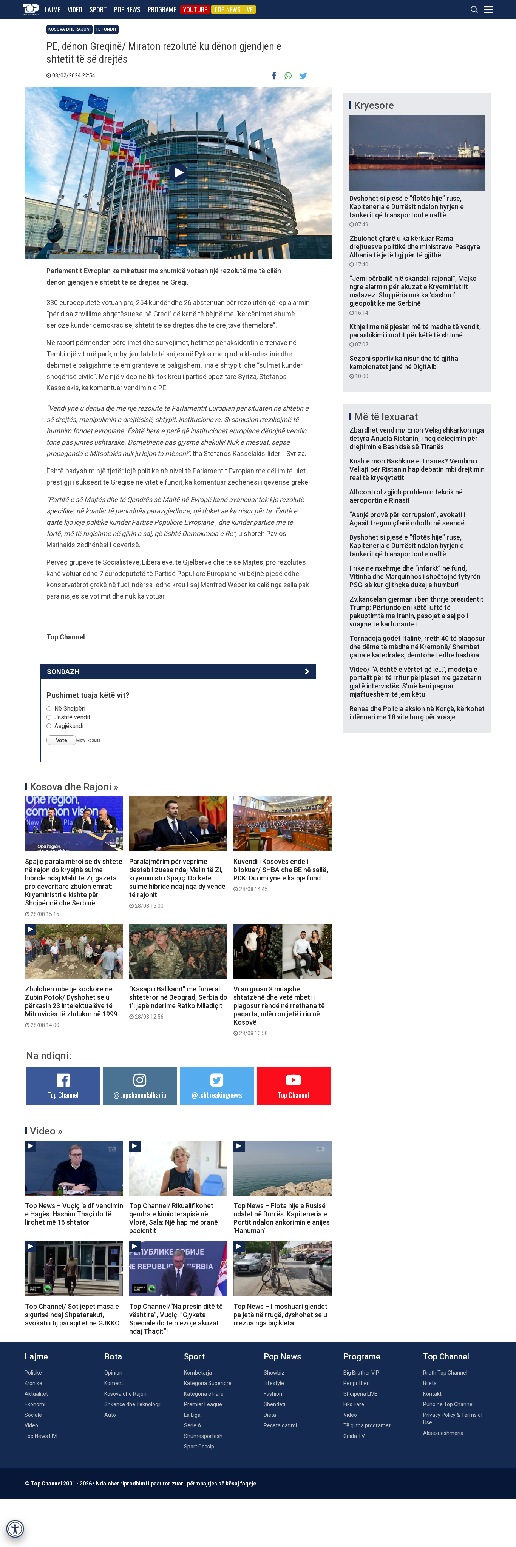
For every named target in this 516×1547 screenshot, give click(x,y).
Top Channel (63, 1095)
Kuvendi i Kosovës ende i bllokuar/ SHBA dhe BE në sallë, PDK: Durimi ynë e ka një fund (280, 874)
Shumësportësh (203, 1436)
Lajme (52, 9)
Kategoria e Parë (204, 1394)
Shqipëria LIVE (360, 1394)
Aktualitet (36, 1394)
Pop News (127, 9)
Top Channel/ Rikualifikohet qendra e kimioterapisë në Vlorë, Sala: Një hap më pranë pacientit (173, 1218)
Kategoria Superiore (208, 1383)
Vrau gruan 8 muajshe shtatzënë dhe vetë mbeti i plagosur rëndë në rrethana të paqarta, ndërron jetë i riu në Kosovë (279, 1010)
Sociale (33, 1415)
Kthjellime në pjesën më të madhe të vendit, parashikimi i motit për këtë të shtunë (415, 335)
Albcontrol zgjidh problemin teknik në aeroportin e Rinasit (406, 496)
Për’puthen (356, 1383)
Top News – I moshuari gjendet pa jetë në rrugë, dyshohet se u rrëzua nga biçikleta (280, 1314)
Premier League (203, 1404)
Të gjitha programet (367, 1425)
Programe (162, 9)
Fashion (273, 1394)
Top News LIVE (233, 9)
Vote (61, 740)
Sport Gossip (199, 1447)
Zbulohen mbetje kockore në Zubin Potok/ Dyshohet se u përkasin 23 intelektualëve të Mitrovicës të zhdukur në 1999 (71, 1006)
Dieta (270, 1415)
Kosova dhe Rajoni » (74, 787)
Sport (98, 9)
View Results (88, 740)
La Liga (192, 1415)
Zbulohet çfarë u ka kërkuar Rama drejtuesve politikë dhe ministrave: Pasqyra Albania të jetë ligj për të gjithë (414, 251)
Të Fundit (106, 29)
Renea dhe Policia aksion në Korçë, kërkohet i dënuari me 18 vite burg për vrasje (417, 713)
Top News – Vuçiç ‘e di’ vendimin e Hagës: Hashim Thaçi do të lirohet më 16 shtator (74, 1214)
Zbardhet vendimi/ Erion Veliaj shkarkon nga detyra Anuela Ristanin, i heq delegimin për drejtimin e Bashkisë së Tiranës (416, 438)
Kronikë (33, 1383)
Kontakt (432, 1394)
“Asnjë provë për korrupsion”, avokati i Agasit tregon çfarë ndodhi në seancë (407, 519)
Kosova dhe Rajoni (69, 29)
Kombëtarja (198, 1373)
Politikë (33, 1373)
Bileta (430, 1383)
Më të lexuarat (386, 416)
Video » (46, 1131)
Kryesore (374, 105)
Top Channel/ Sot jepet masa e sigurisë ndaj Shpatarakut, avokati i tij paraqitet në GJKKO (72, 1314)
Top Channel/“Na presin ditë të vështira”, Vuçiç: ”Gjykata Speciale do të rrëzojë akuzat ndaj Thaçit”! (176, 1318)
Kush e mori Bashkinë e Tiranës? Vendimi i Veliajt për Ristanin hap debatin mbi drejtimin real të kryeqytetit (417, 469)
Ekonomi (35, 1404)
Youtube (195, 9)
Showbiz (274, 1373)
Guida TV (354, 1436)
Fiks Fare (353, 1404)
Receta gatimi (280, 1425)
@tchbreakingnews (217, 1095)
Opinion (113, 1373)
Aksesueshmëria (443, 1433)
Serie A (192, 1425)
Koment (113, 1383)
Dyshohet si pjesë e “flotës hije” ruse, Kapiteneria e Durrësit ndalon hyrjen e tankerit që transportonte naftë (406, 211)
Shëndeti (274, 1404)
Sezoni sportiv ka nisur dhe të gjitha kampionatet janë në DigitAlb (403, 366)
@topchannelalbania (139, 1095)
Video (75, 9)
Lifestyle (274, 1383)
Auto (110, 1415)
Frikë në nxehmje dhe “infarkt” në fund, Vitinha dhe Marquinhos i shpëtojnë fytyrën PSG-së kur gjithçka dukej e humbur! (414, 576)
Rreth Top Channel (445, 1373)
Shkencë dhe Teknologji (132, 1404)
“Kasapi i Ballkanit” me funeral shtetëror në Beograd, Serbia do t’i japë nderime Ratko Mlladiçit (178, 1002)
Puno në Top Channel (448, 1404)
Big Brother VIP (361, 1373)
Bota (113, 1356)
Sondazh (63, 672)
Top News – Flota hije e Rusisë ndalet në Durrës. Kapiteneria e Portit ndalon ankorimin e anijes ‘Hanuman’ (281, 1218)
